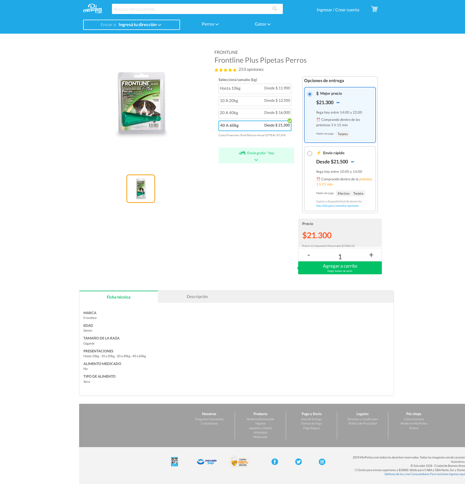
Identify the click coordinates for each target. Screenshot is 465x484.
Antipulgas (260, 432)
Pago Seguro (311, 428)
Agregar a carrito (340, 267)
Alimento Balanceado (260, 419)
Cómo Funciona (414, 419)
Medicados (260, 437)
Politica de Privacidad (362, 423)
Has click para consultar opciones (337, 205)
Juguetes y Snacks (260, 428)
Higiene (260, 423)
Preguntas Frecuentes (209, 419)
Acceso (413, 428)
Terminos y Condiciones (362, 419)
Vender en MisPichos (413, 423)
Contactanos (209, 423)
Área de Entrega (311, 419)
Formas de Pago (311, 423)
